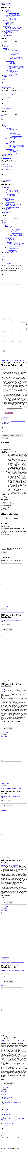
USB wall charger (10, 24)
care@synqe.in (7, 97)
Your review (4, 536)
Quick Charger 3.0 (13, 150)
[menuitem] (4, 45)
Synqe (8, 1148)
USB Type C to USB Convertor (16, 147)
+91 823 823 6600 (9, 94)
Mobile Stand (12, 141)
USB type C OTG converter (12, 30)
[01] (15, 324)
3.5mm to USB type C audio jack (13, 27)
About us (5, 125)
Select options (10, 981)
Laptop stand (9, 33)
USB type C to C (13, 19)
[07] (15, 345)
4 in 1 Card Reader (10, 138)
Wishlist (5, 1112)
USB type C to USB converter (13, 28)
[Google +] (3, 430)
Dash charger (9, 23)
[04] (15, 335)
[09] (7, 354)
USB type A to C (13, 18)
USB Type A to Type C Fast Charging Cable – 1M (12, 360)
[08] (23, 345)
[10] (14, 301)
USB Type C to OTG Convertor (16, 146)
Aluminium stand (7, 31)
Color (2, 409)
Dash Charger (12, 151)
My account (6, 1109)
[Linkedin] (3, 103)
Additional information (15, 435)
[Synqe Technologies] (6, 3)
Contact (5, 155)
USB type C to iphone (14, 14)
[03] (7, 335)
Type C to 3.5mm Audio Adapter (16, 145)
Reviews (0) (5, 438)
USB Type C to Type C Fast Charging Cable (11, 620)
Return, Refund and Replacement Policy (12, 1102)
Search (15, 41)
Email (2, 546)
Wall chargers (6, 20)
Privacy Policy (6, 1101)
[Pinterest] (3, 428)
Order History (6, 1110)
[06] (7, 345)
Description (5, 435)
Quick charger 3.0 (10, 22)
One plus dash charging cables (13, 15)
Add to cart (9, 412)
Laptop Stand (12, 142)
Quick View (3, 633)
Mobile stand (9, 32)
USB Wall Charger (13, 153)
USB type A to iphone (14, 13)
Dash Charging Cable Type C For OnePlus (10, 796)
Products (5, 126)
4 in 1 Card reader (7, 35)
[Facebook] (3, 99)
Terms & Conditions (8, 1103)
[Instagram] (3, 102)
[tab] (5, 435)
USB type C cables (10, 17)
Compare (4, 419)
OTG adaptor (6, 26)
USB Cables (6, 10)
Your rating (4, 534)
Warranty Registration (8, 154)
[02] (23, 325)
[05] (23, 335)
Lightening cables (10, 11)
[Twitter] (3, 100)
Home (4, 124)
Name (2, 543)
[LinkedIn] (3, 431)
